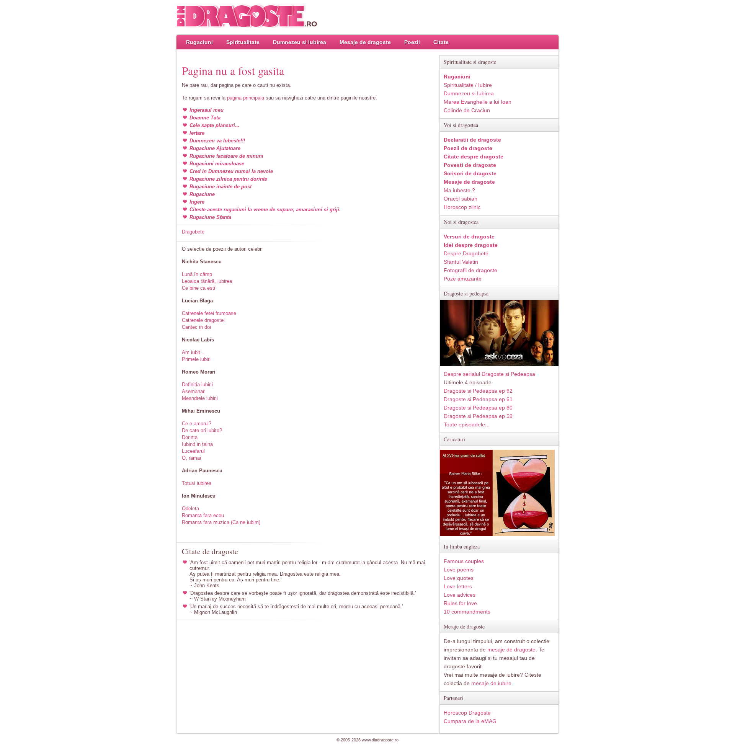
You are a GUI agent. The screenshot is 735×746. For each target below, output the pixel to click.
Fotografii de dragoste (470, 270)
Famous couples (464, 561)
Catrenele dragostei (203, 320)
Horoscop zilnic (462, 207)
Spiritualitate (243, 42)
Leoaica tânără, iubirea (207, 281)
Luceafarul (193, 451)
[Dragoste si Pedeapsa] (499, 364)
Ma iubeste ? (459, 190)
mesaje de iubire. (492, 683)
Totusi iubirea (196, 483)
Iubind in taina (197, 444)
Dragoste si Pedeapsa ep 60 (478, 408)
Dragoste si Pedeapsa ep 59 (478, 416)
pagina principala (245, 98)
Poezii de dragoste (468, 148)
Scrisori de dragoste (470, 173)
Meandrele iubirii (200, 398)
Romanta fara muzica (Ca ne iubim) (221, 522)
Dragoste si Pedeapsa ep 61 (478, 399)
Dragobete (193, 232)
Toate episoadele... (467, 424)
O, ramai (191, 458)
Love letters (458, 586)
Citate (441, 42)
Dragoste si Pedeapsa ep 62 (478, 391)
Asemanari (194, 391)
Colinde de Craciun (467, 110)
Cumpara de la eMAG (470, 721)
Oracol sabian (460, 199)
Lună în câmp (197, 274)
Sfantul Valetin (461, 262)
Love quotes (459, 578)
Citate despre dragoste (473, 156)
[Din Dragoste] (247, 16)
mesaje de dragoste (511, 649)
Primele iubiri (196, 359)
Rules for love (460, 603)
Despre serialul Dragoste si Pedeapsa (489, 374)
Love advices (459, 595)
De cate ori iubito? (202, 430)
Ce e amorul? (196, 423)
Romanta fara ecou (203, 515)
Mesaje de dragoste (365, 42)
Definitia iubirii (197, 384)
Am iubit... (193, 352)
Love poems (459, 569)
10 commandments (467, 612)
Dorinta (190, 437)
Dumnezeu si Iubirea (299, 42)
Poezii (412, 42)
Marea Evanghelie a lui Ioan (477, 102)
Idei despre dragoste (471, 245)
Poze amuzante (463, 279)
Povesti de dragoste (470, 165)
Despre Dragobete (466, 253)
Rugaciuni (199, 42)
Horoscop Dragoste (467, 713)
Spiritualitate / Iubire (468, 85)
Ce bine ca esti (198, 288)
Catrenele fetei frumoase (209, 313)
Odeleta (190, 508)
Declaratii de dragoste (472, 140)
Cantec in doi (196, 327)
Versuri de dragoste (469, 236)
